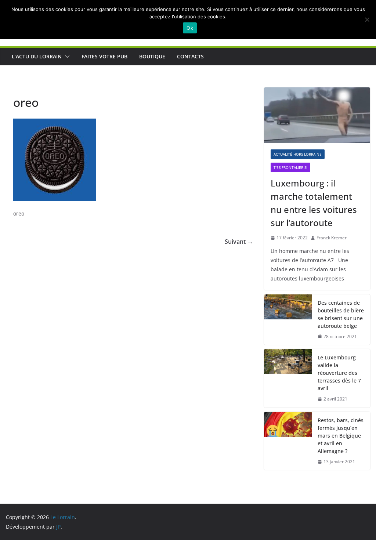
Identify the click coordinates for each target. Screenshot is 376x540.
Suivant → (239, 242)
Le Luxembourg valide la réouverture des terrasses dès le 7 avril (339, 373)
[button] (66, 56)
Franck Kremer (332, 238)
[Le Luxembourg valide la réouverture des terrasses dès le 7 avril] (288, 378)
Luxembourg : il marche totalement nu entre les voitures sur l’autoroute (314, 203)
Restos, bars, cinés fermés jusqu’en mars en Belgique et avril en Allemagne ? (341, 435)
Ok (190, 28)
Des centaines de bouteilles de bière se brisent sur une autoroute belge (341, 314)
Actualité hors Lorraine (298, 154)
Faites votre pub (104, 56)
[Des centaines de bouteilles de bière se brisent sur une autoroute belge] (288, 319)
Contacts (190, 56)
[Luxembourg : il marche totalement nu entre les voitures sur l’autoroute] (317, 115)
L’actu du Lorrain (37, 56)
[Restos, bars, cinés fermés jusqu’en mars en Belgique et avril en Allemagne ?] (288, 441)
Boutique (152, 56)
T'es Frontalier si (290, 167)
